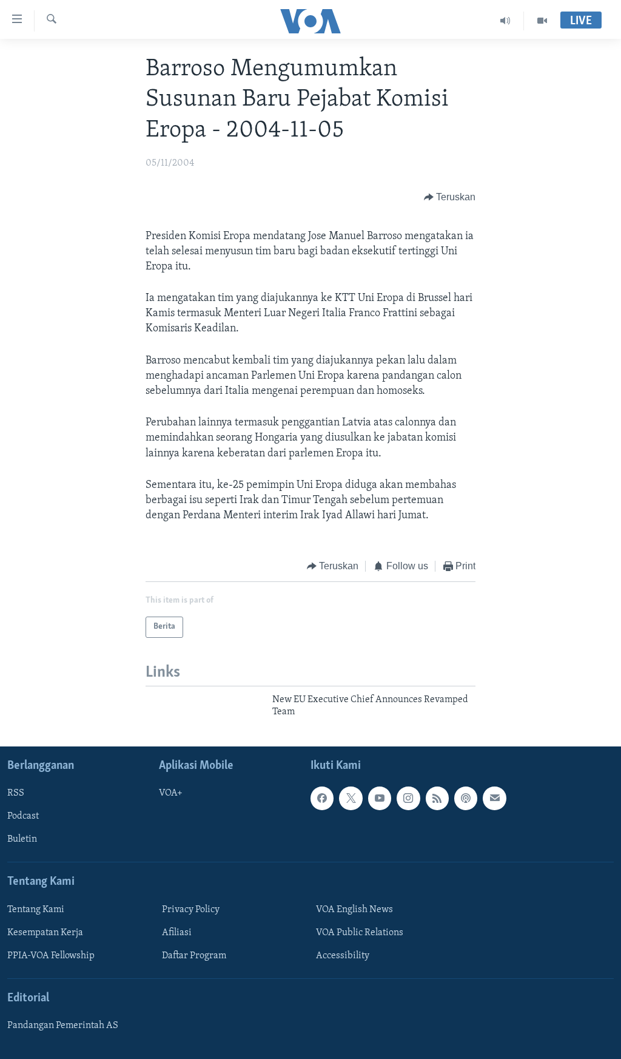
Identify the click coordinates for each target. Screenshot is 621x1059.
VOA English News (354, 909)
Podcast (23, 816)
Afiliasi (177, 932)
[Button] (450, 198)
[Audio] (505, 21)
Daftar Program (194, 955)
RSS (15, 793)
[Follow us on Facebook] (322, 798)
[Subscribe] (494, 798)
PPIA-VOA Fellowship (51, 955)
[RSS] (437, 798)
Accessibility (342, 955)
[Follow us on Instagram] (408, 798)
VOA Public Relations (359, 932)
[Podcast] (465, 798)
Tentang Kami (35, 909)
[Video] (542, 21)
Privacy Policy (191, 909)
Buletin (22, 839)
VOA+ (171, 793)
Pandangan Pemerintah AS (62, 1025)
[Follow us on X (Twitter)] (350, 798)
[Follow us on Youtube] (379, 798)
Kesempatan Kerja (45, 932)
